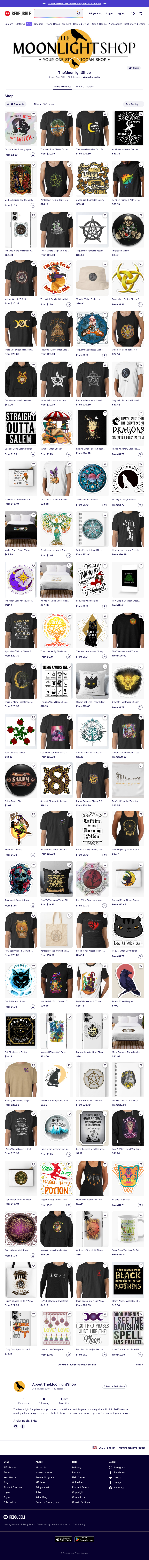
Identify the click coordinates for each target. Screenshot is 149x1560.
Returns (76, 1472)
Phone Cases (53, 23)
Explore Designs (85, 86)
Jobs (38, 1492)
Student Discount (13, 1487)
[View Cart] (140, 13)
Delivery (76, 1467)
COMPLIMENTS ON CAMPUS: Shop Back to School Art (74, 3)
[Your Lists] (133, 13)
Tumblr (118, 1482)
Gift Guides (9, 1467)
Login (6, 1492)
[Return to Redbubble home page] (18, 13)
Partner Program (45, 1477)
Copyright (77, 1492)
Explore (9, 23)
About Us (41, 1467)
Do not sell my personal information (53, 1524)
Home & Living (81, 23)
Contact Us (78, 1497)
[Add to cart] (33, 154)
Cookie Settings (81, 1502)
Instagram (119, 1467)
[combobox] (58, 13)
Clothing (23, 23)
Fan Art (7, 1472)
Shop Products (62, 86)
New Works (9, 1477)
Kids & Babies (99, 23)
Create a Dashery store (48, 1502)
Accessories (115, 23)
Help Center (78, 1477)
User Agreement (11, 1524)
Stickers (38, 23)
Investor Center (44, 1472)
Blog (5, 1482)
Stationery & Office (134, 23)
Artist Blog (41, 1497)
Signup (7, 1497)
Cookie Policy (79, 1524)
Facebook (119, 1472)
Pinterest (119, 1487)
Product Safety (80, 1487)
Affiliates (40, 1482)
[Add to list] (33, 114)
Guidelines (78, 1482)
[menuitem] (9, 24)
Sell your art (42, 1487)
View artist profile (91, 77)
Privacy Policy (28, 1524)
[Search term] (78, 13)
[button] (74, 3)
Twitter (118, 1477)
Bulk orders (9, 1502)
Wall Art (66, 23)
